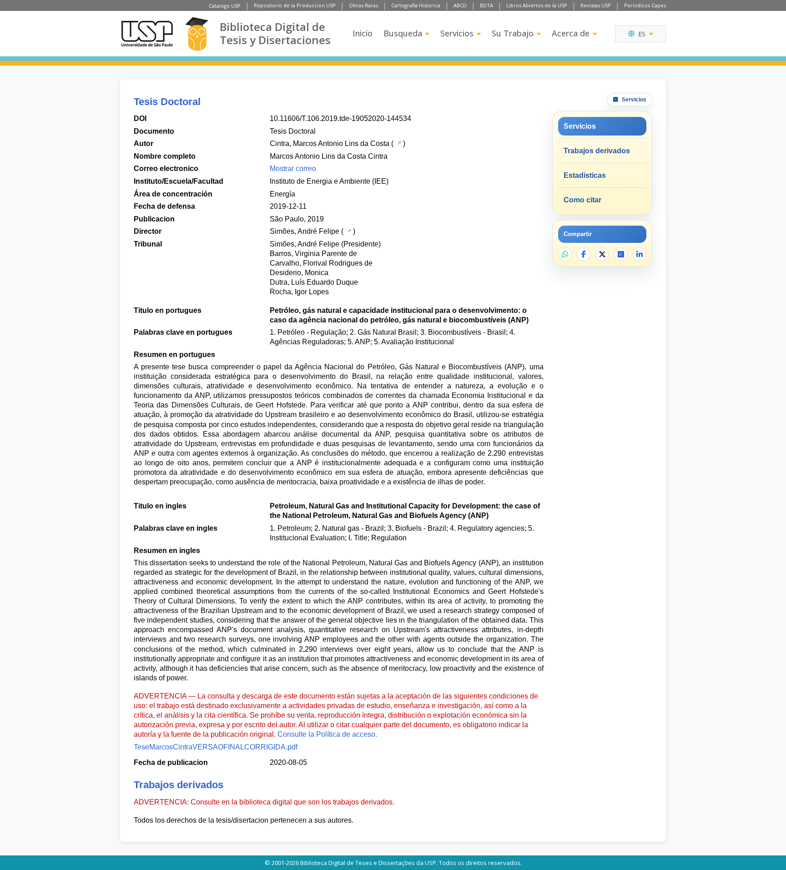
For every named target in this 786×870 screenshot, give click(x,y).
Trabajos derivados (597, 151)
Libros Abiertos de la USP (536, 5)
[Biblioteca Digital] (196, 34)
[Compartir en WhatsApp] (565, 254)
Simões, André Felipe (304, 231)
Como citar (582, 200)
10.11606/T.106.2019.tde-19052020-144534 (340, 118)
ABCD (460, 5)
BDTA (486, 5)
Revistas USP (595, 5)
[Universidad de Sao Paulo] (147, 33)
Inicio (363, 33)
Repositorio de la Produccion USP (295, 5)
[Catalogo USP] (398, 143)
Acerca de (571, 33)
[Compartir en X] (602, 254)
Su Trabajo (513, 33)
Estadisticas (585, 175)
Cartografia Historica (415, 5)
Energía (282, 194)
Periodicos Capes (645, 5)
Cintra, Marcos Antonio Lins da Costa (329, 143)
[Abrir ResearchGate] (621, 254)
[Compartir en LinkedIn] (639, 254)
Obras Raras (363, 5)
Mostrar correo (293, 168)
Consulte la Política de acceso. (327, 734)
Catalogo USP (225, 5)
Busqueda (402, 33)
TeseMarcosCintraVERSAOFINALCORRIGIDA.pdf (215, 747)
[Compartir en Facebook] (583, 254)
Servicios (457, 33)
